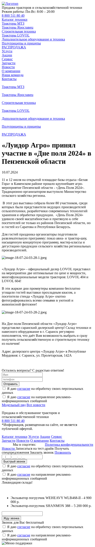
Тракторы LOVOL (16, 35)
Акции (7, 55)
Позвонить (63, 452)
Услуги (7, 51)
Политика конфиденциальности (69, 444)
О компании (11, 71)
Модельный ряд (14, 405)
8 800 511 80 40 (13, 15)
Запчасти (8, 63)
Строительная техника (19, 31)
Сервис (7, 59)
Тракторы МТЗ (13, 23)
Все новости (36, 405)
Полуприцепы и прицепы (21, 43)
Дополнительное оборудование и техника (33, 39)
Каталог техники (14, 19)
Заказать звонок (42, 452)
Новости (8, 67)
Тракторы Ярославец (17, 27)
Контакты (9, 79)
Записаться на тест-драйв (35, 448)
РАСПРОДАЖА (14, 47)
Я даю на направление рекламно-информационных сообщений (36, 399)
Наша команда (12, 75)
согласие (23, 388)
